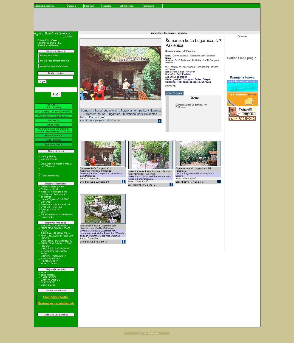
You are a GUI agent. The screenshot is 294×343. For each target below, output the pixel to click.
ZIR (43, 212)
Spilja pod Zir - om (50, 209)
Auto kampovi (53, 140)
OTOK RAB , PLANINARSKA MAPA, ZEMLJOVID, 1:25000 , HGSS (56, 243)
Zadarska (182, 76)
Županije (71, 6)
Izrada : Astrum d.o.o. (147, 333)
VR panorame (126, 6)
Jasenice (194, 82)
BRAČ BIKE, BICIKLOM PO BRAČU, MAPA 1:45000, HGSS (55, 251)
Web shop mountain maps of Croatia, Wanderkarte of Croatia (53, 130)
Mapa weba (53, 124)
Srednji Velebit (48, 156)
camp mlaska (48, 274)
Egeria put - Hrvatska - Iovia (55, 204)
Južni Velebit (184, 74)
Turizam (106, 6)
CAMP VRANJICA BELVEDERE (50, 281)
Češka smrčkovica (50, 175)
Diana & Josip (48, 285)
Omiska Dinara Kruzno (53, 186)
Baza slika (89, 6)
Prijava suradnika (49, 55)
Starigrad (188, 79)
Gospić (206, 79)
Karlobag (170, 82)
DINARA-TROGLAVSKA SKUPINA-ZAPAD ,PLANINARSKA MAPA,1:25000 (53, 260)
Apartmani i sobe (53, 144)
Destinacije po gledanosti (56, 303)
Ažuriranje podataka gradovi (55, 66)
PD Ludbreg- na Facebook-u (53, 116)
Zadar (197, 79)
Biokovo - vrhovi (49, 189)
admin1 (45, 272)
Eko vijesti (53, 120)
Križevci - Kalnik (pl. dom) (54, 191)
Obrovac (206, 82)
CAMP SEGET (48, 277)
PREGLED (170, 86)
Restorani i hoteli (53, 135)
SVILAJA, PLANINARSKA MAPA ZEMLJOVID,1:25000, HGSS (56, 228)
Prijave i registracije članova (54, 60)
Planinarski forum (56, 297)
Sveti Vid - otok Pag (51, 207)
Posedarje (182, 82)
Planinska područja (44, 6)
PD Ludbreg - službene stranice (53, 111)
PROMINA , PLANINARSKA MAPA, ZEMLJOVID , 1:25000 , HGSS (57, 236)
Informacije (148, 6)
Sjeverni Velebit (49, 159)
